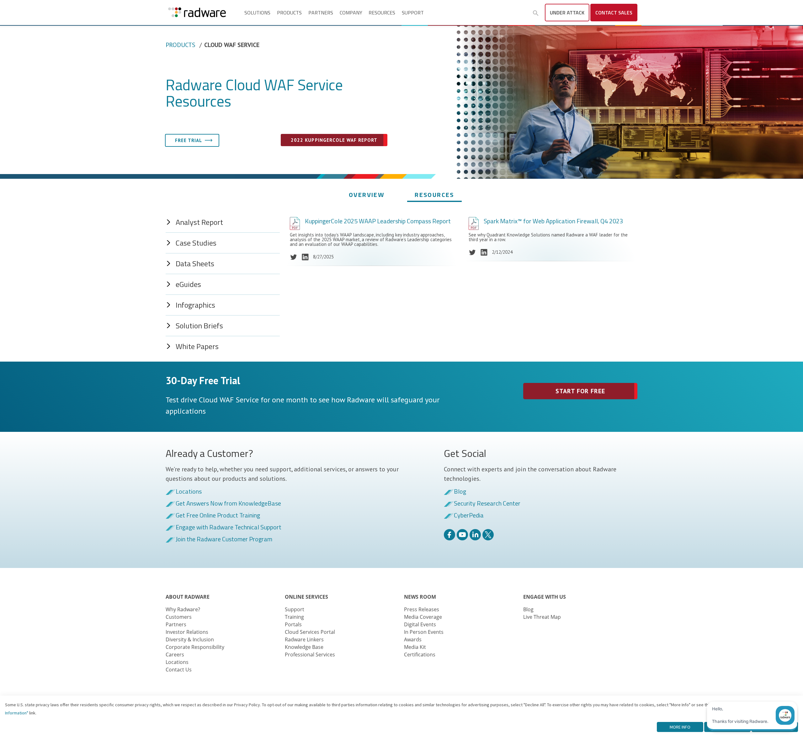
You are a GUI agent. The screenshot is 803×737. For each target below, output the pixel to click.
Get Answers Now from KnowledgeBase (228, 503)
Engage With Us (544, 596)
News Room (420, 596)
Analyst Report (199, 222)
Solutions (257, 12)
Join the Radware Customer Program (224, 539)
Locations (189, 491)
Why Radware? (183, 609)
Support (413, 12)
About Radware (188, 596)
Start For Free (580, 391)
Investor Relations (187, 631)
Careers (175, 654)
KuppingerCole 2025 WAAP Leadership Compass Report (378, 221)
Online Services (306, 596)
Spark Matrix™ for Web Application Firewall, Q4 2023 (553, 221)
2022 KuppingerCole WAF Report (334, 140)
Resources (382, 12)
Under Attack (567, 12)
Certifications (419, 654)
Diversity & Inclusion (190, 639)
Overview (367, 194)
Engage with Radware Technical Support (228, 527)
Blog (460, 491)
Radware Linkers (304, 639)
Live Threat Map (542, 616)
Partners (320, 12)
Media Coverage (423, 616)
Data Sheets (195, 263)
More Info (680, 727)
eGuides (188, 284)
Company (351, 12)
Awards (413, 639)
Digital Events (420, 624)
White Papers (197, 346)
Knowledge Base (304, 647)
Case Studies (196, 242)
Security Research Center (487, 503)
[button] (536, 13)
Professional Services (310, 654)
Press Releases (421, 609)
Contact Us (179, 669)
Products (289, 12)
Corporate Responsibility (195, 647)
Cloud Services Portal (310, 631)
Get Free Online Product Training (218, 515)
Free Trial (188, 140)
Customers (179, 616)
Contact (613, 12)
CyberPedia (469, 515)
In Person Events (424, 631)
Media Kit (415, 647)
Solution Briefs (199, 325)
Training (294, 616)
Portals (293, 624)
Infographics (195, 304)
